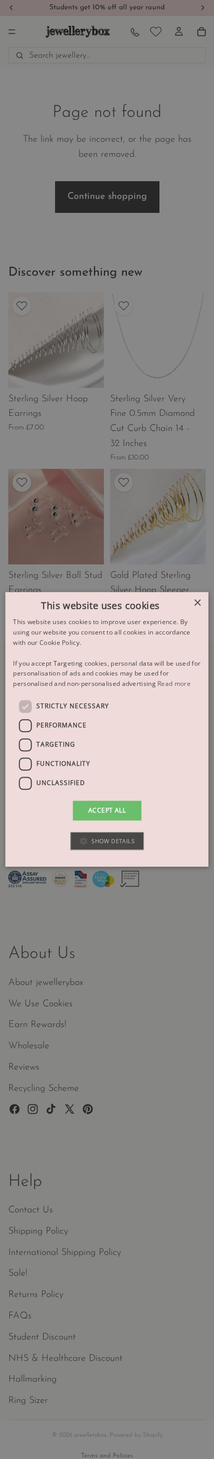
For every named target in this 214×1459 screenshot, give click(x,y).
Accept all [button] (107, 810)
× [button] (197, 603)
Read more (174, 683)
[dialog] (106, 729)
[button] (107, 841)
